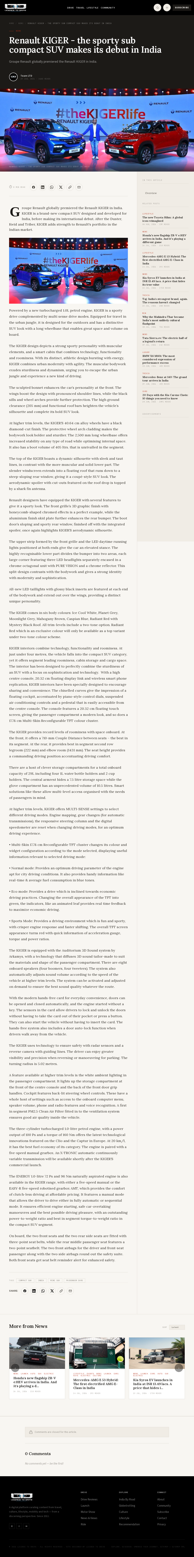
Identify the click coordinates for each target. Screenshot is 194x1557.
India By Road (127, 1500)
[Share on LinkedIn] (42, 187)
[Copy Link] (70, 187)
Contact (162, 1518)
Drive (70, 7)
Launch (85, 1506)
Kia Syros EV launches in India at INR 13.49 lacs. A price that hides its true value (163, 281)
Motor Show (88, 1512)
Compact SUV (25, 1280)
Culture (123, 1512)
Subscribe (182, 7)
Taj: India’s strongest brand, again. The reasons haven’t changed (165, 300)
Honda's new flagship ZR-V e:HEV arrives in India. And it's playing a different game (164, 239)
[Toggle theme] (167, 7)
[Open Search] (157, 7)
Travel (80, 7)
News (20, 23)
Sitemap (164, 1547)
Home (11, 23)
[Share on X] (60, 187)
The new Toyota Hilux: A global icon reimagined (162, 219)
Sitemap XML (178, 1547)
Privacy (161, 1524)
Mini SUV (55, 1280)
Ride (83, 1524)
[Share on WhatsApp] (51, 187)
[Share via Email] (79, 187)
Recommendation (129, 1524)
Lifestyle (93, 7)
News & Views (89, 1518)
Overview (151, 193)
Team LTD (26, 76)
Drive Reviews (89, 1500)
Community (108, 7)
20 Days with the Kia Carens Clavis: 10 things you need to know (165, 396)
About (161, 1500)
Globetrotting (127, 1506)
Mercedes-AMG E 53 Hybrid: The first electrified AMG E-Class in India (164, 260)
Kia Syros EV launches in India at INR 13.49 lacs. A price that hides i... (93, 1384)
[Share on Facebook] (33, 187)
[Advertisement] (165, 477)
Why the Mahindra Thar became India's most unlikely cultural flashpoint (163, 320)
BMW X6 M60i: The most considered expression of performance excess (158, 359)
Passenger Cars (74, 1280)
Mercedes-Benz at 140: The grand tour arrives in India (164, 378)
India (41, 1280)
